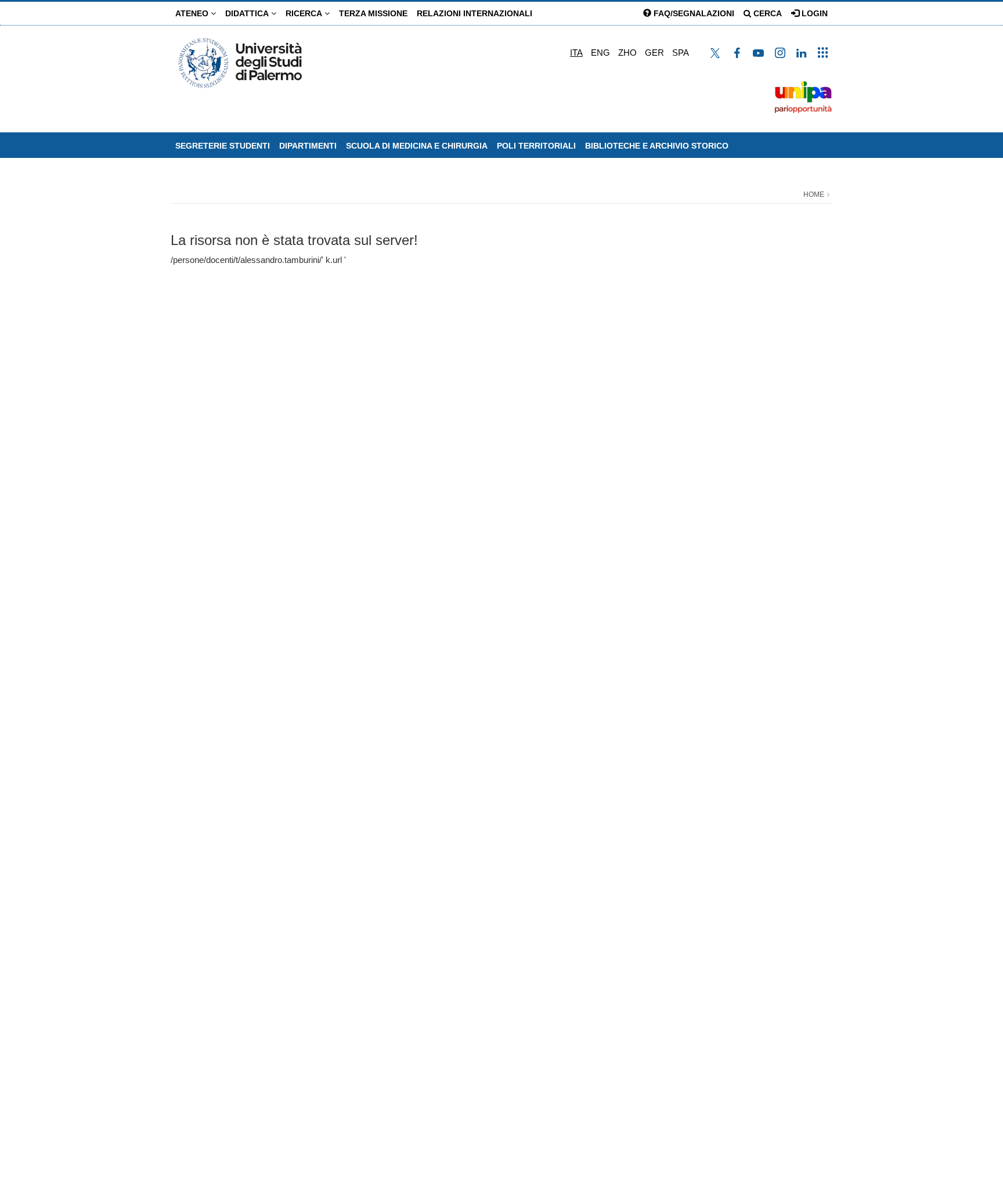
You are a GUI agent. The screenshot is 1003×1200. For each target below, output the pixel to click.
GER (654, 52)
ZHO (627, 52)
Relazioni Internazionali (474, 13)
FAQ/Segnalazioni (692, 13)
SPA (680, 52)
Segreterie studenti (222, 145)
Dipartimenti (308, 145)
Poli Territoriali (536, 145)
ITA (576, 52)
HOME (813, 194)
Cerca (766, 13)
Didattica (248, 13)
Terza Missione (373, 13)
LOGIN (813, 13)
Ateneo (193, 13)
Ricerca (305, 13)
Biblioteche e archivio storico (656, 145)
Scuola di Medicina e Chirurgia (417, 145)
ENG (600, 52)
